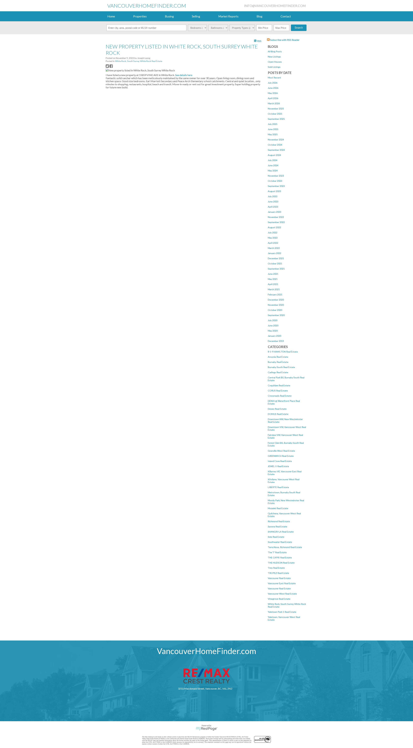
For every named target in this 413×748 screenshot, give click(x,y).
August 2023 (274, 191)
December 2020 (276, 299)
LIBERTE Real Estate (278, 487)
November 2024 (276, 139)
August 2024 (274, 155)
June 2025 (273, 129)
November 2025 (276, 108)
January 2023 (274, 211)
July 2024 (272, 160)
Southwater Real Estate (280, 542)
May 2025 (273, 134)
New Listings (274, 56)
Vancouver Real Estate (279, 578)
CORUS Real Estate (278, 390)
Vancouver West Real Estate (282, 593)
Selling (196, 16)
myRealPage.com (206, 729)
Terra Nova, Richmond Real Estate (285, 547)
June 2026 (273, 88)
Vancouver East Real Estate (282, 583)
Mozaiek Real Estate (278, 508)
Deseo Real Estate (277, 408)
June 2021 (273, 273)
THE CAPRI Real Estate (280, 557)
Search (299, 27)
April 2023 (273, 206)
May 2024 (273, 170)
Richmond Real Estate (279, 521)
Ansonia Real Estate (278, 356)
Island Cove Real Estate (280, 461)
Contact (286, 16)
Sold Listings (274, 67)
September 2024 (276, 150)
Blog (259, 16)
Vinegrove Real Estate (279, 598)
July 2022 (272, 232)
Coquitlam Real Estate (279, 385)
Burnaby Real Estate (278, 362)
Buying (169, 16)
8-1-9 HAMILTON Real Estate (283, 351)
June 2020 (273, 325)
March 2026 (274, 103)
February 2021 (275, 294)
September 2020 (276, 315)
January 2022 (274, 253)
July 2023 (272, 196)
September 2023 (276, 186)
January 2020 (274, 335)
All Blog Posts (275, 51)
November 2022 (276, 217)
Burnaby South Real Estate (281, 367)
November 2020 (276, 304)
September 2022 (276, 222)
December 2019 (276, 341)
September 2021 (276, 268)
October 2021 (275, 263)
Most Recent (274, 77)
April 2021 (273, 284)
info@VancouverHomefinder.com (275, 6)
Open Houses (275, 61)
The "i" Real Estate (277, 552)
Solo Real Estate (276, 536)
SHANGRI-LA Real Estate (281, 531)
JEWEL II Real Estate (278, 466)
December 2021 (276, 258)
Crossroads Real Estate (280, 395)
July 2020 (272, 320)
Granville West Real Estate (281, 450)
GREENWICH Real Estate (281, 456)
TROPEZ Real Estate (278, 573)
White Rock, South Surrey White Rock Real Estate (138, 61)
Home (111, 16)
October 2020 (275, 310)
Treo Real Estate (276, 567)
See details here (183, 75)
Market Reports (228, 16)
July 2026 (272, 82)
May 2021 (273, 279)
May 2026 (273, 93)
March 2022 (274, 248)
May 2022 (273, 237)
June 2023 (273, 201)
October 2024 (275, 144)
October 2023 (275, 180)
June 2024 (273, 165)
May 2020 (273, 330)
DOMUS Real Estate (278, 414)
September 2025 (276, 119)
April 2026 (273, 98)
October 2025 (275, 113)
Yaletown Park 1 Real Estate (282, 611)
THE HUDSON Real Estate (281, 562)
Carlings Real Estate (278, 372)
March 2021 (274, 289)
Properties (140, 16)
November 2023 (276, 175)
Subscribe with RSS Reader (285, 39)
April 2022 (273, 242)
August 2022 (274, 227)
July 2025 (272, 124)
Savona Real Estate (277, 526)
